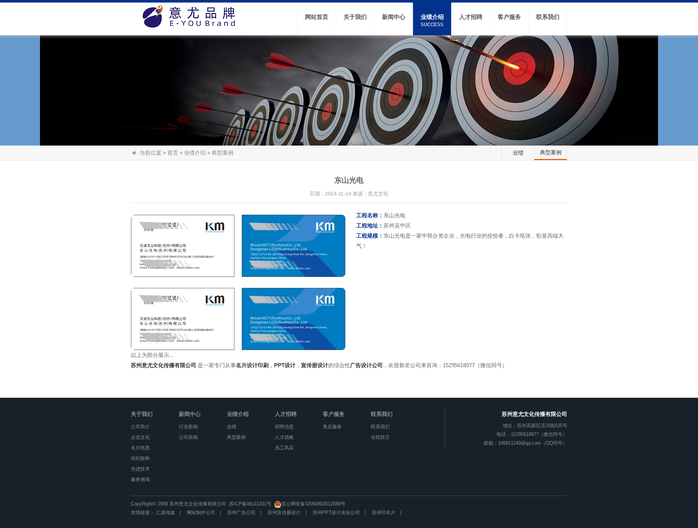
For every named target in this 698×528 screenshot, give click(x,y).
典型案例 (551, 152)
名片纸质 (140, 447)
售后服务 (332, 426)
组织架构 (140, 458)
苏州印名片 (384, 512)
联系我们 (382, 414)
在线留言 (380, 437)
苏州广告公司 (241, 512)
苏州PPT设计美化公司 (336, 512)
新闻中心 (190, 414)
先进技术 (140, 469)
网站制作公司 (201, 512)
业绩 (518, 153)
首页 (172, 153)
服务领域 (140, 479)
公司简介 (140, 426)
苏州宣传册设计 (284, 512)
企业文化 (140, 437)
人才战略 (284, 437)
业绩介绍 (195, 153)
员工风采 (284, 447)
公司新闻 (188, 437)
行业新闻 (188, 426)
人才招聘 (286, 414)
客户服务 (334, 414)
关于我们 (142, 414)
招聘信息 (284, 426)
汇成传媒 (165, 512)
